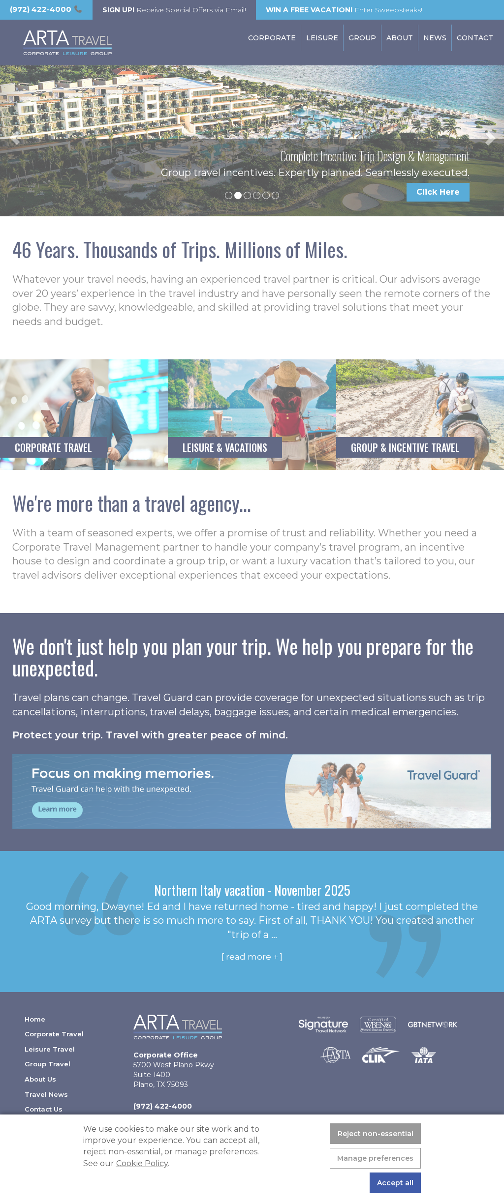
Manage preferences (375, 1158)
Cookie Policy (142, 1163)
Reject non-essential (375, 1133)
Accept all (395, 1182)
